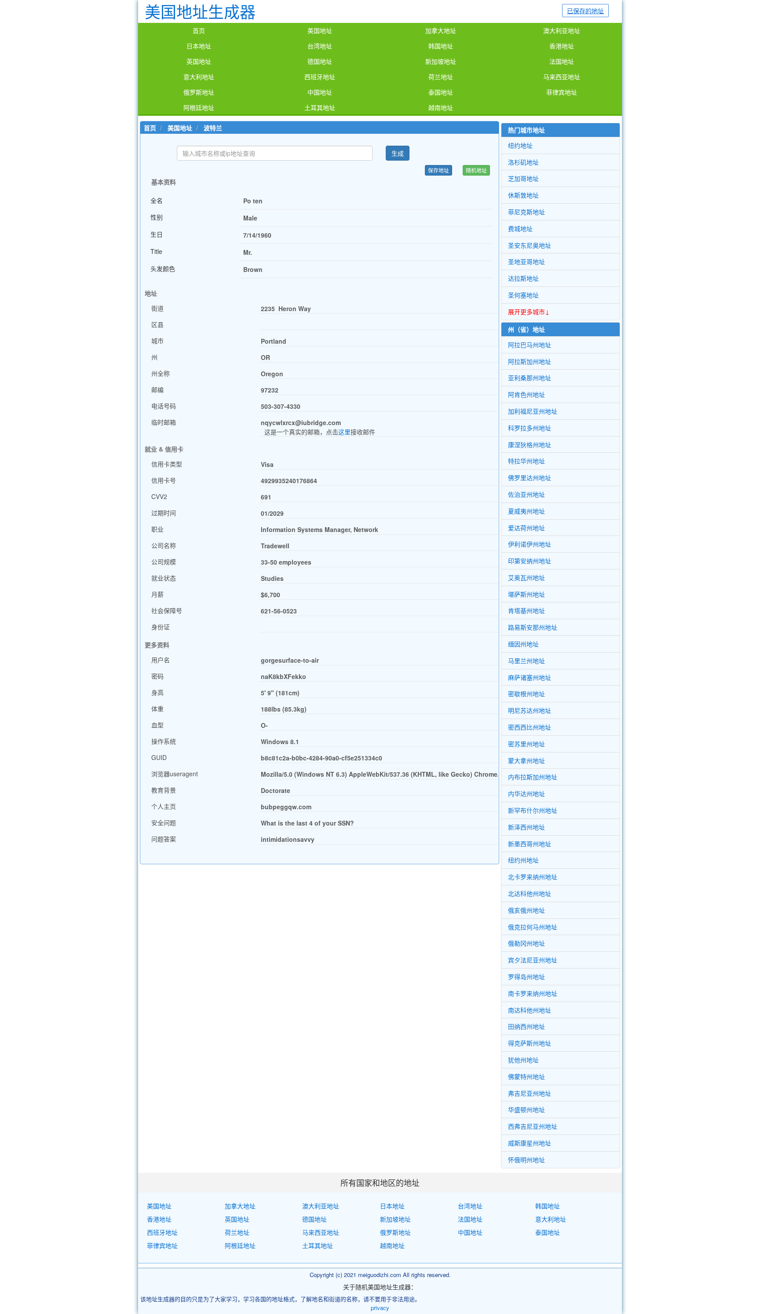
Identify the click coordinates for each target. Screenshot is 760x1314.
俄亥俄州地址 (526, 910)
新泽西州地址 (526, 826)
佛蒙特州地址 (526, 1076)
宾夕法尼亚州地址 (532, 959)
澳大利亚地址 (561, 30)
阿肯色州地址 (526, 394)
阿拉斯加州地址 (529, 361)
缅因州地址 (523, 643)
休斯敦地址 (523, 195)
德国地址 (319, 61)
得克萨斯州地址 (529, 1043)
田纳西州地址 (526, 1026)
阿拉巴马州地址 (529, 344)
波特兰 (213, 127)
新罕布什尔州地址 (532, 810)
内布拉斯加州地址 (532, 776)
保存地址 (438, 170)
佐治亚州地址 (526, 494)
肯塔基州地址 (526, 610)
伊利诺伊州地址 (529, 544)
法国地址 (561, 61)
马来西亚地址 (561, 77)
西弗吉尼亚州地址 (532, 1126)
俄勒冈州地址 (526, 943)
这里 (344, 431)
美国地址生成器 (200, 11)
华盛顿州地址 (526, 1109)
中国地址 (319, 92)
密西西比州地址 (529, 727)
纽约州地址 (523, 859)
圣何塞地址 (523, 294)
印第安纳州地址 (529, 560)
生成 (397, 153)
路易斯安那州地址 (532, 627)
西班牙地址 (319, 77)
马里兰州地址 (526, 660)
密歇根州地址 (526, 693)
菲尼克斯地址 (526, 211)
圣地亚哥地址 (526, 261)
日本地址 (198, 46)
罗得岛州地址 (526, 976)
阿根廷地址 (198, 107)
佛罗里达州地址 (529, 477)
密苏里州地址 (526, 743)
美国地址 (319, 30)
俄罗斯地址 (198, 92)
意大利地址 (198, 77)
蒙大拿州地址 (526, 760)
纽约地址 (520, 145)
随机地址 (476, 170)
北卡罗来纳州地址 (532, 876)
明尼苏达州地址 (529, 710)
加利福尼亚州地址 (532, 411)
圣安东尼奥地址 (529, 245)
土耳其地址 (319, 107)
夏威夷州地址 (526, 511)
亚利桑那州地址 (529, 377)
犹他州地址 (523, 1059)
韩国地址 (440, 46)
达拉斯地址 (523, 278)
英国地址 (198, 61)
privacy (380, 1307)
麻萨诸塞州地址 (529, 677)
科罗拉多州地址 (529, 427)
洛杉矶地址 (523, 162)
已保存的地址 (585, 10)
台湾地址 (319, 46)
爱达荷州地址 (526, 527)
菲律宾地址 (561, 92)
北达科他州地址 (529, 893)
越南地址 (440, 107)
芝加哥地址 (523, 178)
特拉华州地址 (526, 460)
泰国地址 (440, 92)
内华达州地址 (526, 793)
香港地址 (561, 46)
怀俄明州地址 (526, 1159)
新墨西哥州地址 (529, 843)
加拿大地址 (440, 30)
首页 (199, 30)
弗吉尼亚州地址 (529, 1093)
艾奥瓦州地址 (526, 577)
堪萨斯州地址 (526, 594)
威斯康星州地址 (529, 1142)
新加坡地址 (440, 61)
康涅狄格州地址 (529, 444)
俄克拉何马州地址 (532, 926)
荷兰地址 (440, 77)
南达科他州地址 (529, 1010)
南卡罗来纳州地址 (532, 993)
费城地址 (520, 228)
